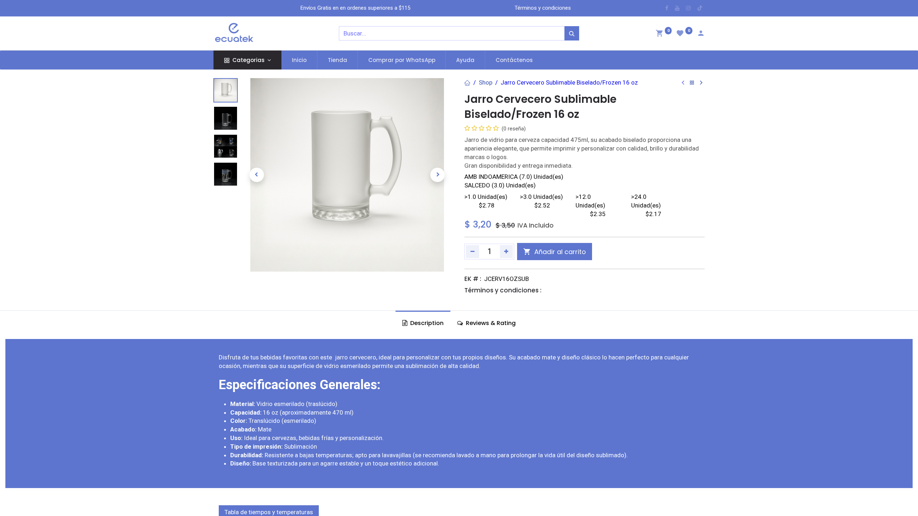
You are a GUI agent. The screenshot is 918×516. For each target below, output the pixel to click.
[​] (667, 8)
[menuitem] (299, 60)
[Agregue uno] (506, 251)
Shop (485, 82)
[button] (257, 175)
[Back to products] (692, 83)
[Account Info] (701, 34)
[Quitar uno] (472, 251)
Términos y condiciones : (502, 290)
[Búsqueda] (571, 33)
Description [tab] (426, 323)
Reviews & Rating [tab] (490, 323)
